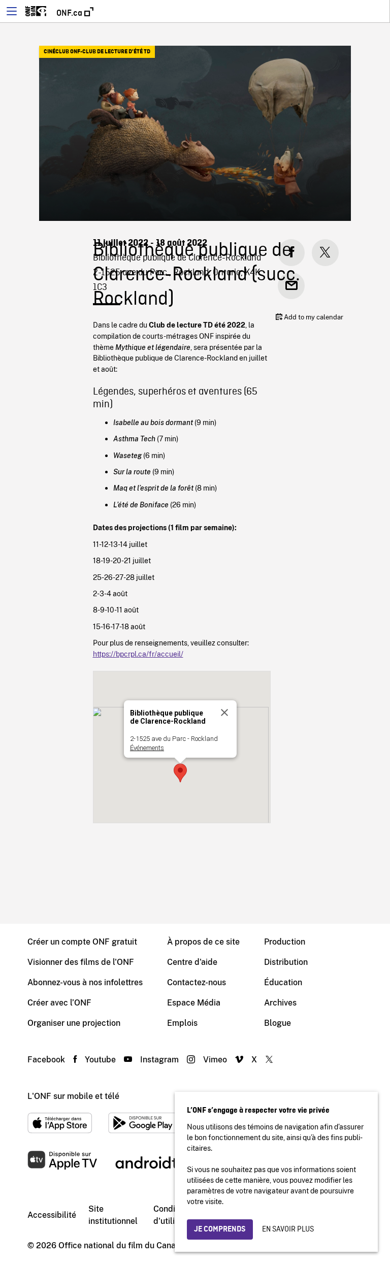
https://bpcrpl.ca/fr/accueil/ (138, 654)
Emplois (182, 1023)
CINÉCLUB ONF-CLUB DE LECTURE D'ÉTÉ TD (97, 52)
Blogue (277, 1023)
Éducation (283, 982)
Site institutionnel (113, 1215)
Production (284, 942)
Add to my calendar (312, 317)
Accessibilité (51, 1215)
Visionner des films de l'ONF (80, 962)
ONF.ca (70, 13)
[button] (180, 773)
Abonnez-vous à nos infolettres (85, 982)
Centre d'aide (192, 962)
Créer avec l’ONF (59, 1003)
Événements (147, 748)
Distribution (286, 962)
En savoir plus (288, 1229)
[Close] (224, 712)
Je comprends (220, 1229)
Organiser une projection (73, 1023)
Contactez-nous (196, 982)
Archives (280, 1003)
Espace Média (193, 1003)
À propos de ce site (203, 942)
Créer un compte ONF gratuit (82, 942)
